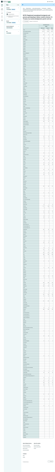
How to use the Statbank (26, 445)
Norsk (24, 455)
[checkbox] (12, 12)
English (24, 457)
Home (24, 8)
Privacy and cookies (36, 445)
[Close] (53, 4)
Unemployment (44, 8)
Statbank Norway (28, 8)
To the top (51, 461)
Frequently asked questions (27, 446)
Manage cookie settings (37, 446)
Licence (35, 448)
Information (26, 21)
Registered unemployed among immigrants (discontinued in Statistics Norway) (37, 9)
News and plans (25, 448)
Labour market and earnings (36, 8)
